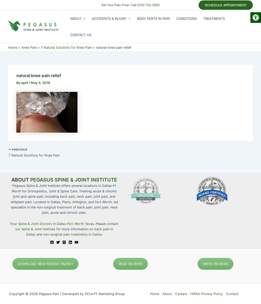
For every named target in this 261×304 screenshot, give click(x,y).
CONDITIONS (186, 19)
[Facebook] (52, 242)
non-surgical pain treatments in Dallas (72, 234)
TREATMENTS (214, 19)
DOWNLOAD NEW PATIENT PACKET (45, 264)
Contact (232, 294)
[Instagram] (64, 242)
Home (154, 294)
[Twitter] (58, 242)
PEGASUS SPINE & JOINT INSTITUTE (73, 180)
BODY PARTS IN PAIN (153, 19)
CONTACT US (80, 35)
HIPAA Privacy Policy (206, 294)
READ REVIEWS (130, 264)
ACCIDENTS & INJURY (109, 19)
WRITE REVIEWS (215, 264)
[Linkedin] (70, 242)
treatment (64, 207)
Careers (181, 294)
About (167, 294)
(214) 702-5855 (148, 5)
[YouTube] (76, 242)
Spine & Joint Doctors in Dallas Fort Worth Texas (56, 224)
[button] (255, 17)
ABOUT (75, 19)
